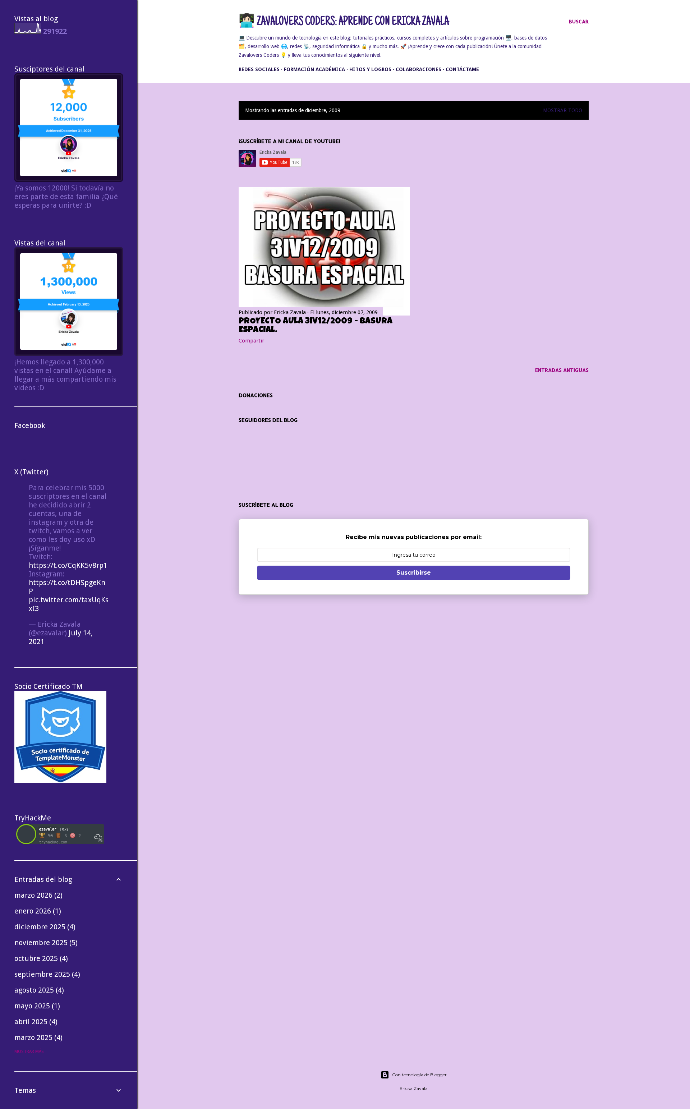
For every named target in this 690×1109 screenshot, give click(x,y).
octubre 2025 (40, 958)
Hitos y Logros (370, 69)
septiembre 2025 (46, 974)
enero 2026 (36, 911)
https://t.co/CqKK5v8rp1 (68, 565)
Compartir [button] (251, 340)
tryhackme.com (53, 842)
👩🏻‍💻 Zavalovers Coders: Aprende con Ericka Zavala (344, 22)
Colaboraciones (418, 69)
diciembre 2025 (43, 926)
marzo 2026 (37, 895)
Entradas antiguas (562, 370)
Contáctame (462, 69)
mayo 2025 (36, 1006)
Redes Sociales (259, 69)
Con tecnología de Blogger (419, 1074)
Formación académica (314, 69)
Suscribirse (413, 572)
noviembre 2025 (44, 942)
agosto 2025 (38, 990)
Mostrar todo (562, 110)
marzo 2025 (37, 1037)
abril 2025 (34, 1021)
